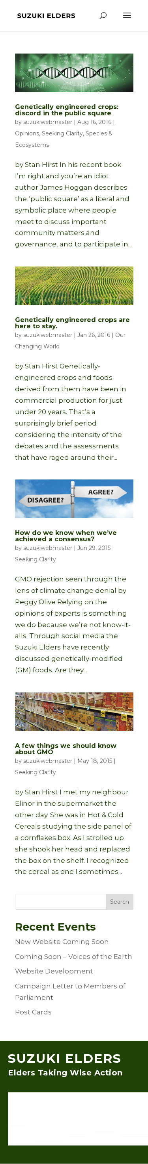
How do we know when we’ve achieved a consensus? (66, 536)
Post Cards (33, 1012)
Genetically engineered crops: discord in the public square (66, 110)
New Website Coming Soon (62, 942)
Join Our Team (77, 1118)
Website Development (54, 971)
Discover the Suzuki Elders (45, 1118)
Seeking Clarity (62, 133)
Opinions (27, 133)
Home (17, 1118)
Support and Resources (135, 1118)
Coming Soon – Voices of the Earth (73, 956)
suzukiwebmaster (47, 122)
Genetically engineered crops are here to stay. (72, 323)
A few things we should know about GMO (65, 749)
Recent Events (104, 1118)
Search (119, 901)
